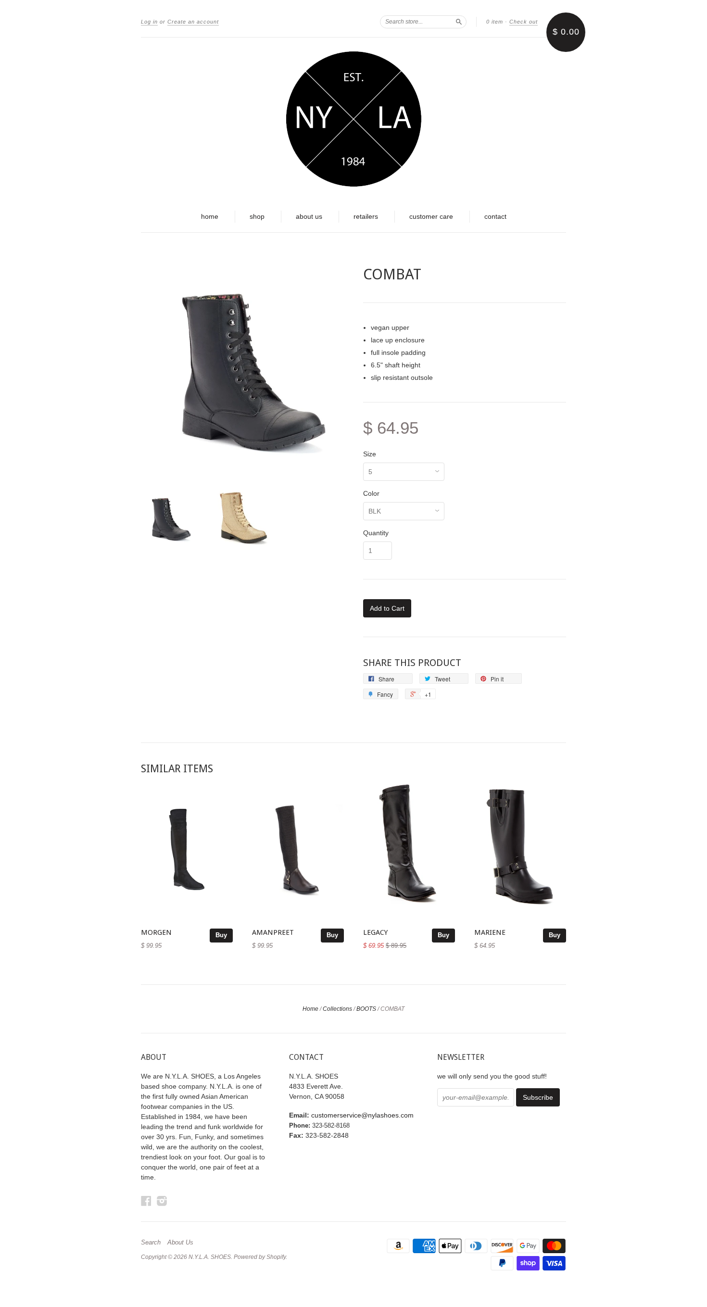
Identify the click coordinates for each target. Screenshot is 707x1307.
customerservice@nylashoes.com (362, 1115)
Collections (337, 1008)
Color (371, 493)
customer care (431, 216)
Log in (149, 22)
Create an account (193, 22)
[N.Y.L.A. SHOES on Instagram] (162, 1201)
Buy (221, 935)
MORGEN (156, 932)
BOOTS (366, 1008)
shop (257, 216)
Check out (523, 22)
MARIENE (489, 932)
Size (369, 454)
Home (310, 1008)
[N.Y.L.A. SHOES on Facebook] (146, 1201)
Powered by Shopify (260, 1257)
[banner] (353, 119)
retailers (366, 216)
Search (151, 1242)
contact (495, 216)
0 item (494, 22)
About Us (180, 1242)
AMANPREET (273, 932)
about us (309, 216)
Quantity (376, 533)
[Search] (459, 22)
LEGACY (375, 932)
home (209, 216)
